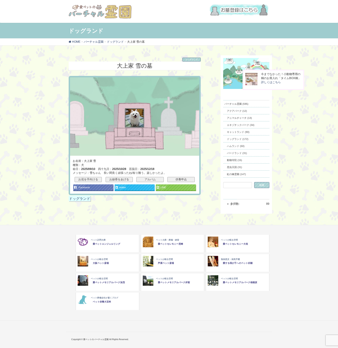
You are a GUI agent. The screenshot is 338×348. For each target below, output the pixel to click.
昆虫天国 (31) (234, 167)
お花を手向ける (88, 179)
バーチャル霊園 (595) (236, 103)
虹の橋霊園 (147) (236, 174)
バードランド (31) (237, 153)
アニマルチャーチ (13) (239, 118)
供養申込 (181, 179)
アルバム (150, 179)
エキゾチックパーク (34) (240, 125)
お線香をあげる (119, 179)
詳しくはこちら (271, 82)
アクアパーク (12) (237, 110)
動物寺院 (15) (234, 160)
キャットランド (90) (238, 132)
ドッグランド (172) (237, 139)
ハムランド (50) (236, 146)
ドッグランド (191, 59)
